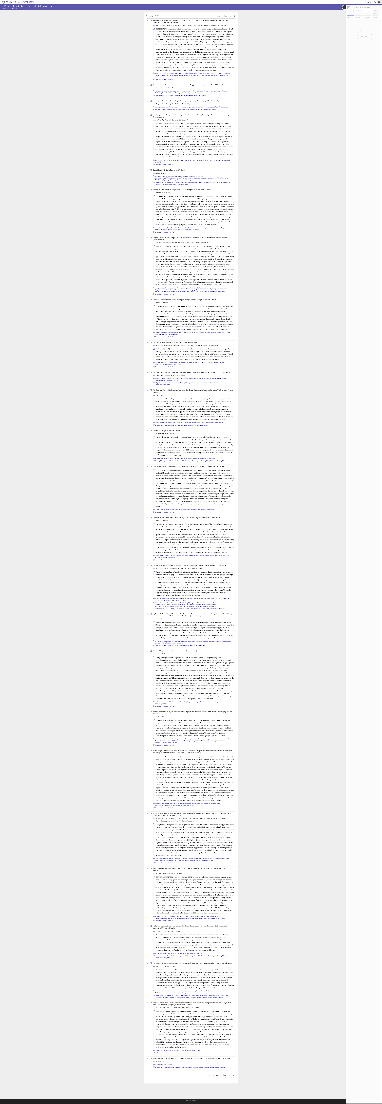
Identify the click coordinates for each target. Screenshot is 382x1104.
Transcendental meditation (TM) (214, 422)
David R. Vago (159, 717)
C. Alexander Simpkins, (162, 375)
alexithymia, (194, 509)
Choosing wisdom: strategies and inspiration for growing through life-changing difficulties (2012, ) (188, 101)
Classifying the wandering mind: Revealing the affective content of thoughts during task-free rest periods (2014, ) (191, 116)
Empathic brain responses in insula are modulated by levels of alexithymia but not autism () (188, 466)
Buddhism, (158, 598)
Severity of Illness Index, (221, 75)
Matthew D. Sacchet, (162, 873)
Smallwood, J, (160, 120)
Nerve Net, (171, 741)
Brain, (169, 228)
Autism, (157, 509)
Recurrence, (203, 918)
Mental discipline (167, 1064)
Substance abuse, (188, 422)
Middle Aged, (186, 75)
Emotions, (203, 288)
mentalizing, (165, 804)
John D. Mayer (169, 433)
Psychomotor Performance (192, 229)
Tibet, (228, 598)
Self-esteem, (168, 643)
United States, (159, 600)
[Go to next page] (230, 16)
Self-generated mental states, (221, 160)
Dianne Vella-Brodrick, (174, 1008)
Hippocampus (222, 292)
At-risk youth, (166, 641)
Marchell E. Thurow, (199, 818)
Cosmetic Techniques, (189, 332)
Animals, (157, 362)
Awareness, (164, 176)
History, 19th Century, (185, 739)
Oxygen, (173, 292)
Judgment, (205, 858)
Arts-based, (158, 641)
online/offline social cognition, (178, 804)
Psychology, (209, 107)
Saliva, (197, 292)
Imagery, (189, 702)
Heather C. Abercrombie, (163, 243)
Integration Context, (160, 383)
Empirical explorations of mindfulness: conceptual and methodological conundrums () (187, 517)
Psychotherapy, (181, 180)
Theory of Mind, (185, 509)
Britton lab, (164, 916)
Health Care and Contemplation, (222, 182)
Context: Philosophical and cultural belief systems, (195, 91)
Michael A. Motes (197, 568)
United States (195, 93)
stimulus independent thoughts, (176, 805)
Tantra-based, (222, 598)
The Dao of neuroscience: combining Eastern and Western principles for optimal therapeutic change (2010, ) (191, 372)
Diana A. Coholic (160, 619)
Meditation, (158, 93)
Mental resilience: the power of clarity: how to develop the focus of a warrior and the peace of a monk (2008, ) (192, 1058)
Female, (219, 73)
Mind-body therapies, (205, 378)
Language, (158, 334)
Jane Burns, (185, 1008)
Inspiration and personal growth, (180, 107)
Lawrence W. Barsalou (162, 193)
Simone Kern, (189, 243)
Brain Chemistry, (160, 739)
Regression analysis (210, 860)
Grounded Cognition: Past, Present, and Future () (175, 651)
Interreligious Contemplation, (181, 997)
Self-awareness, (159, 643)
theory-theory (190, 805)
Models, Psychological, (211, 556)
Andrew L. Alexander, (174, 821)
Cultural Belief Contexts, (161, 95)
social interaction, (216, 804)
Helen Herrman (194, 1008)
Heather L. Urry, (176, 818)
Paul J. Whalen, (198, 25)
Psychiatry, (166, 180)
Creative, (198, 641)
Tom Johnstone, (188, 25)
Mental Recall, (180, 229)
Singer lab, (158, 162)
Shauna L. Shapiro (170, 966)
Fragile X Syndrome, (208, 362)
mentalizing (210, 509)
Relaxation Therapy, (174, 93)
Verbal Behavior (220, 918)
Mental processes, (167, 334)
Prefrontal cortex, (190, 860)
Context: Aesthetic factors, (187, 641)
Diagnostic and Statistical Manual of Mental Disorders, (201, 73)
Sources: (5, 9)
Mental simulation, (204, 702)
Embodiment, (176, 702)
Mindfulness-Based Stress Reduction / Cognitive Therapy (191, 645)
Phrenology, (158, 743)
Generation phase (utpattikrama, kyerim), (187, 606)
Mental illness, (172, 422)
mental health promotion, (183, 1050)
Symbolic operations (161, 704)
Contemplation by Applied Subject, (178, 95)
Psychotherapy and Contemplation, (202, 182)
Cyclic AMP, (168, 362)
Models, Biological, (160, 364)
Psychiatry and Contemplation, (189, 109)
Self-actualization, (218, 107)
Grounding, (183, 702)
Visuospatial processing (179, 600)
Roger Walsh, (159, 966)
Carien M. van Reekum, (163, 818)
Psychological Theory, (224, 556)
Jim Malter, (204, 345)
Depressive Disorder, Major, (176, 916)
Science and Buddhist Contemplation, (205, 604)
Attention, (158, 176)
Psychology (199, 953)
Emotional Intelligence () (166, 430)
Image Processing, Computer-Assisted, (206, 228)
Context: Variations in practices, (197, 178)
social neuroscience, (161, 805)
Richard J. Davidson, (210, 25)
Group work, (204, 641)
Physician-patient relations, (198, 107)
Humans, (158, 75)
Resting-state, (209, 160)
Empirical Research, (175, 556)
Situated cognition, (216, 702)
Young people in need (178, 643)
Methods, (226, 178)
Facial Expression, (216, 332)
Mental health (211, 458)
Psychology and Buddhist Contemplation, (182, 604)
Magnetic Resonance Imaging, (169, 75)
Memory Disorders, (204, 290)
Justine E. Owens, (176, 104)
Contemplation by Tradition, (163, 604)
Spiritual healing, (186, 93)
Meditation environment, (162, 993)
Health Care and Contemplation (197, 95)
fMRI (163, 162)
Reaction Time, (199, 860)
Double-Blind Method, (193, 288)
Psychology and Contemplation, (164, 184)
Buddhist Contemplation (217, 608)
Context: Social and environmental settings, (190, 176)
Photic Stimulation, (179, 860)
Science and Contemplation (181, 184)
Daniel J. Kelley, (160, 345)
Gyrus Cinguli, (226, 73)
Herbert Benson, (160, 88)
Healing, (157, 107)
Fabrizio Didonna (161, 173)
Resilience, (228, 641)
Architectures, (159, 702)
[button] (379, 2)
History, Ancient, (209, 739)
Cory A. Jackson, (221, 818)
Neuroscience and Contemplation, (209, 383)
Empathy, (163, 509)
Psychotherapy (170, 557)
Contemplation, (172, 176)
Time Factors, (211, 918)
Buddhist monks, (167, 598)
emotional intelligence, (192, 458)
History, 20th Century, (198, 739)
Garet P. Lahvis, (185, 345)
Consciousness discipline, (168, 991)
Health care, (223, 91)
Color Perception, (180, 228)
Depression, (183, 288)
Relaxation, (165, 93)
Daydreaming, (159, 160)
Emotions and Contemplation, (183, 461)
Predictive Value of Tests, (197, 75)
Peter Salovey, (160, 433)
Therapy (188, 180)
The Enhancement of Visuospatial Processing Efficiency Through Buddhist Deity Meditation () (190, 565)
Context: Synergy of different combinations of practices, (171, 178)
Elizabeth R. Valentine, (162, 931)
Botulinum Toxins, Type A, (175, 332)
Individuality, (197, 858)
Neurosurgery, (205, 741)
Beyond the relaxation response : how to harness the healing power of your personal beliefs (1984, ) (188, 85)
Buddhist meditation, (161, 422)
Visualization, (167, 600)
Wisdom (226, 107)
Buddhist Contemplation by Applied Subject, (189, 603)
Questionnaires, (209, 75)
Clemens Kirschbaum (201, 243)
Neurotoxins (176, 334)
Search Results (13, 8)
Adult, (157, 73)
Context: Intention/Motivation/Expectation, (167, 91)
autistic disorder (178, 364)
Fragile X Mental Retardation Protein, (191, 362)
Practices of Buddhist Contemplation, (165, 606)
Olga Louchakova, (175, 568)
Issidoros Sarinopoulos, (174, 25)
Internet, (165, 1050)
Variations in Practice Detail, (163, 956)
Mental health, (213, 641)
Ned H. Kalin (222, 25)
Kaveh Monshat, (160, 1008)
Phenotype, (169, 364)
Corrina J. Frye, (211, 818)
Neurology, (187, 741)
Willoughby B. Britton (176, 873)
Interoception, (170, 509)
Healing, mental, (215, 91)
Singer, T (185, 120)
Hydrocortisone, (221, 288)
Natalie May (186, 104)
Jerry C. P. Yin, (195, 345)
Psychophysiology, (160, 557)
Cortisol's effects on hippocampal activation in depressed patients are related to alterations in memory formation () (190, 238)
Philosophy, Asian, (160, 380)
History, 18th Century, (171, 739)
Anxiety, (163, 362)
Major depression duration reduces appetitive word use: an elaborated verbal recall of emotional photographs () (192, 869)
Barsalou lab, (163, 228)
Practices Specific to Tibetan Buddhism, (166, 603)
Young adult (158, 77)
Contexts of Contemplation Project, (164, 645)
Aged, (157, 858)
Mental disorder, (218, 178)
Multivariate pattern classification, (195, 160)
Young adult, (213, 292)
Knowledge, (221, 228)
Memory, (222, 362)
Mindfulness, (159, 180)
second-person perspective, (195, 804)
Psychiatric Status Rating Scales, (185, 292)
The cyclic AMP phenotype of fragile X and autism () (176, 342)
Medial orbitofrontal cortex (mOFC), (174, 160)
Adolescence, (159, 1050)
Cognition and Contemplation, (208, 606)
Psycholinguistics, (195, 918)
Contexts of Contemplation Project (164, 79)
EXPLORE (370, 2)
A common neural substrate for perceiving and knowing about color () (181, 189)
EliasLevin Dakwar (161, 395)
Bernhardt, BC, (177, 120)
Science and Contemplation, (201, 608)
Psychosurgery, (166, 743)
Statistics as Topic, (204, 292)
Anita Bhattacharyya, (173, 345)
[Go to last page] (234, 16)
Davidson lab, (180, 73)
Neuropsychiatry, (196, 741)
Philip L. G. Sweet (176, 931)
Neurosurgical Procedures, (217, 741)
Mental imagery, (205, 598)
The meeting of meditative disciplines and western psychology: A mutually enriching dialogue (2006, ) (192, 963)
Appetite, (157, 916)
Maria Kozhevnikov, (161, 568)
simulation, (207, 804)
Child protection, (175, 641)
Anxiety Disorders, (171, 73)
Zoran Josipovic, (186, 568)
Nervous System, (179, 741)
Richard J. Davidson (161, 303)
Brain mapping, (170, 858)
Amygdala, (162, 73)
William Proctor (172, 88)
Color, (173, 228)
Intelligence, (202, 458)
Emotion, (183, 458)
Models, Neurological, (161, 741)
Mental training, (174, 993)
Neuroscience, (216, 378)
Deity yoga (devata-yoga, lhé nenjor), (183, 598)
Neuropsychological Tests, (162, 292)
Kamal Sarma (159, 1061)
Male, (180, 75)
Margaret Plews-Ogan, (162, 104)
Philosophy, (223, 378)
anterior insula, (202, 509)
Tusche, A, (168, 120)
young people (196, 1050)
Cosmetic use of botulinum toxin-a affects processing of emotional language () (184, 299)
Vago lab (174, 743)
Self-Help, (157, 109)
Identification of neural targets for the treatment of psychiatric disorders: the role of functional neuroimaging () (192, 712)
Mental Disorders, (225, 739)
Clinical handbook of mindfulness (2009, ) (169, 170)
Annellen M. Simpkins (178, 375)
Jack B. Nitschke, (160, 25)
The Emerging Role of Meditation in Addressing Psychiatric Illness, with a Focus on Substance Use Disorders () (193, 391)
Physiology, (169, 380)
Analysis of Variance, (165, 288)
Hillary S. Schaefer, (161, 821)
